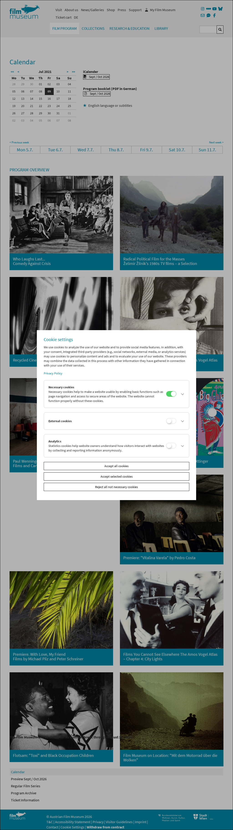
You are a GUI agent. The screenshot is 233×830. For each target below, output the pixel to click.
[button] (182, 394)
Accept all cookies (116, 466)
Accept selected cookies (117, 476)
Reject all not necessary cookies (116, 487)
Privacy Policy (53, 373)
